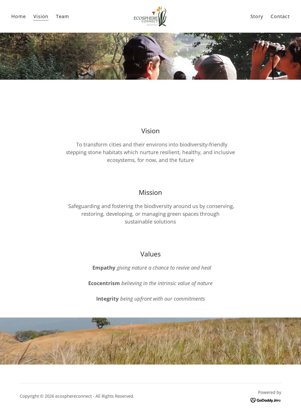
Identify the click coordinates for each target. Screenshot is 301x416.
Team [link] (62, 16)
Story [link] (256, 16)
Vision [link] (40, 17)
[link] (150, 16)
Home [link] (18, 16)
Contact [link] (280, 16)
